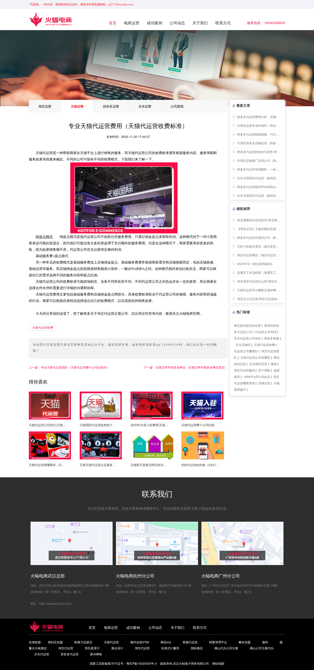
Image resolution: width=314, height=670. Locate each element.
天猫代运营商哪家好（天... (46, 465)
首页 (112, 22)
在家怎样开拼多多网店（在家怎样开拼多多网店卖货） (185, 367)
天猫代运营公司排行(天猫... (47, 425)
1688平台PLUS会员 (256, 376)
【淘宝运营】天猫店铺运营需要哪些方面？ (259, 229)
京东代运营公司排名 (247, 338)
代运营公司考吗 (265, 332)
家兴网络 (96, 654)
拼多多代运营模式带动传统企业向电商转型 (259, 187)
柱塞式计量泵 (170, 648)
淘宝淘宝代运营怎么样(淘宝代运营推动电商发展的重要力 (259, 281)
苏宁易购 (264, 370)
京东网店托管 (258, 364)
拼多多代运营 (70, 654)
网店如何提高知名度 (247, 325)
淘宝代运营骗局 (244, 370)
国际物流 (197, 648)
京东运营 (144, 106)
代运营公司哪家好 (246, 351)
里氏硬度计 (92, 648)
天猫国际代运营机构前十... (97, 425)
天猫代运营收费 (42, 327)
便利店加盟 (55, 642)
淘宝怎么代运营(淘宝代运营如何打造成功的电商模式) (259, 299)
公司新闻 (177, 106)
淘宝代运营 (65, 648)
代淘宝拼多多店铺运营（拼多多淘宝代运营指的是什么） (259, 143)
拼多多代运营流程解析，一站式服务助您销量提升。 (259, 169)
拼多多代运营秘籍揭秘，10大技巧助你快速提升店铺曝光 (259, 134)
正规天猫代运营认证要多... (97, 465)
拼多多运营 (111, 106)
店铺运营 (264, 383)
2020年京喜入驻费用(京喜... (149, 425)
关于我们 (200, 22)
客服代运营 (190, 642)
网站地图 (218, 663)
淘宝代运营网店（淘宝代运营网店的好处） (259, 255)
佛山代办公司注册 (226, 648)
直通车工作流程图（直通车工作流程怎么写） (259, 272)
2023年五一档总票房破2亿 (255, 264)
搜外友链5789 (139, 642)
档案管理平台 (218, 642)
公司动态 (177, 22)
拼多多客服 (271, 338)
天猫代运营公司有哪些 (255, 357)
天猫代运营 (111, 642)
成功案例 (154, 22)
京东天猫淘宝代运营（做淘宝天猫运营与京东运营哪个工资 (259, 195)
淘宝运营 (44, 106)
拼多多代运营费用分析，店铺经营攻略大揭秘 (259, 117)
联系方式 (223, 22)
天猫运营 (77, 106)
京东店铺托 (243, 344)
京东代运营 (41, 654)
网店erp (166, 642)
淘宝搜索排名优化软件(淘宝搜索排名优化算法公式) (259, 220)
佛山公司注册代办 (262, 648)
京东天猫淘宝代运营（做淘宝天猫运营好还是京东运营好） (259, 178)
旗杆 (265, 642)
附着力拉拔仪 (83, 642)
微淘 (274, 364)
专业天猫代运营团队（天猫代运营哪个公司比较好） (69, 367)
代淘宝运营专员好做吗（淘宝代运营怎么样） (259, 125)
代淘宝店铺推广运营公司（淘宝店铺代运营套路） (259, 160)
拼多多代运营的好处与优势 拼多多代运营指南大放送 (259, 152)
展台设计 (117, 648)
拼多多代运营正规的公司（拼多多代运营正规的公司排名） (259, 237)
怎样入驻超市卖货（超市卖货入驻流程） (259, 246)
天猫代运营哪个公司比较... (199, 425)
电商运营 (131, 22)
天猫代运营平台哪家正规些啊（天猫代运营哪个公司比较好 (259, 290)
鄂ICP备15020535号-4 (141, 663)
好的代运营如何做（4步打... (200, 465)
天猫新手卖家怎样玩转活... (148, 465)
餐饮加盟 (245, 642)
